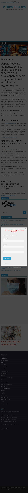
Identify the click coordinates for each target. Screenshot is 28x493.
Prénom (5, 244)
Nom (5, 250)
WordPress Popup (17, 267)
